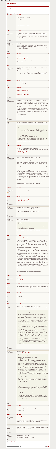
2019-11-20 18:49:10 (19, 145)
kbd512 (8, 283)
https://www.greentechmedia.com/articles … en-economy (23, 90)
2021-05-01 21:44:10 (19, 292)
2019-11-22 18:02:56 (19, 196)
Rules (14, 6)
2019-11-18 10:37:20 (19, 30)
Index (7, 6)
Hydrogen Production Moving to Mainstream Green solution (34, 11)
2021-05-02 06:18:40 (19, 303)
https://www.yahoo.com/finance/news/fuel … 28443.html (23, 25)
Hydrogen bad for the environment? (21, 58)
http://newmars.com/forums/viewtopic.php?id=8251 (23, 201)
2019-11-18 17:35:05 (19, 65)
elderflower (9, 80)
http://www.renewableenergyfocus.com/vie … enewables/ (23, 91)
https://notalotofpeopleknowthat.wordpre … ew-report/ (23, 416)
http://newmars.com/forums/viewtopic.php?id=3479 (23, 199)
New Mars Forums (11, 3)
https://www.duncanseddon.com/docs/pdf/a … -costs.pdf (23, 299)
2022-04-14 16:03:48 (19, 414)
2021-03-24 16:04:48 (19, 235)
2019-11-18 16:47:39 (19, 53)
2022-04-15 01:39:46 (19, 425)
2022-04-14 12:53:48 (19, 349)
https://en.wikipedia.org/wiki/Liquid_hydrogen (22, 151)
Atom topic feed (47, 445)
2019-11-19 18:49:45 (19, 87)
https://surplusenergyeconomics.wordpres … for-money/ (23, 237)
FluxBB (48, 446)
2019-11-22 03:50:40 (19, 187)
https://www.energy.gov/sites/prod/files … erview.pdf (23, 94)
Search (18, 6)
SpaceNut (8, 30)
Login (25, 6)
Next (14, 13)
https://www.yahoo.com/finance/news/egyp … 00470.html (23, 352)
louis (8, 65)
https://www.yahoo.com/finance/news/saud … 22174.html (23, 220)
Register (22, 6)
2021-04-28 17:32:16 (19, 275)
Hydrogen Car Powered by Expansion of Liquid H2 (22, 57)
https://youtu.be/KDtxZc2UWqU (20, 279)
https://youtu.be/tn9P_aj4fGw (20, 436)
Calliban (8, 235)
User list (12, 6)
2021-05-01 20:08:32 (19, 283)
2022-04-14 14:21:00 (19, 405)
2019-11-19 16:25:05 (19, 80)
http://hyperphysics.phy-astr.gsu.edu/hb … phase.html (23, 152)
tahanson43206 (9, 14)
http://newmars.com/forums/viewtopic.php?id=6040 (23, 200)
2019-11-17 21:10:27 (19, 14)
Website (9, 192)
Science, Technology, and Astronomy (16, 11)
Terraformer (9, 187)
